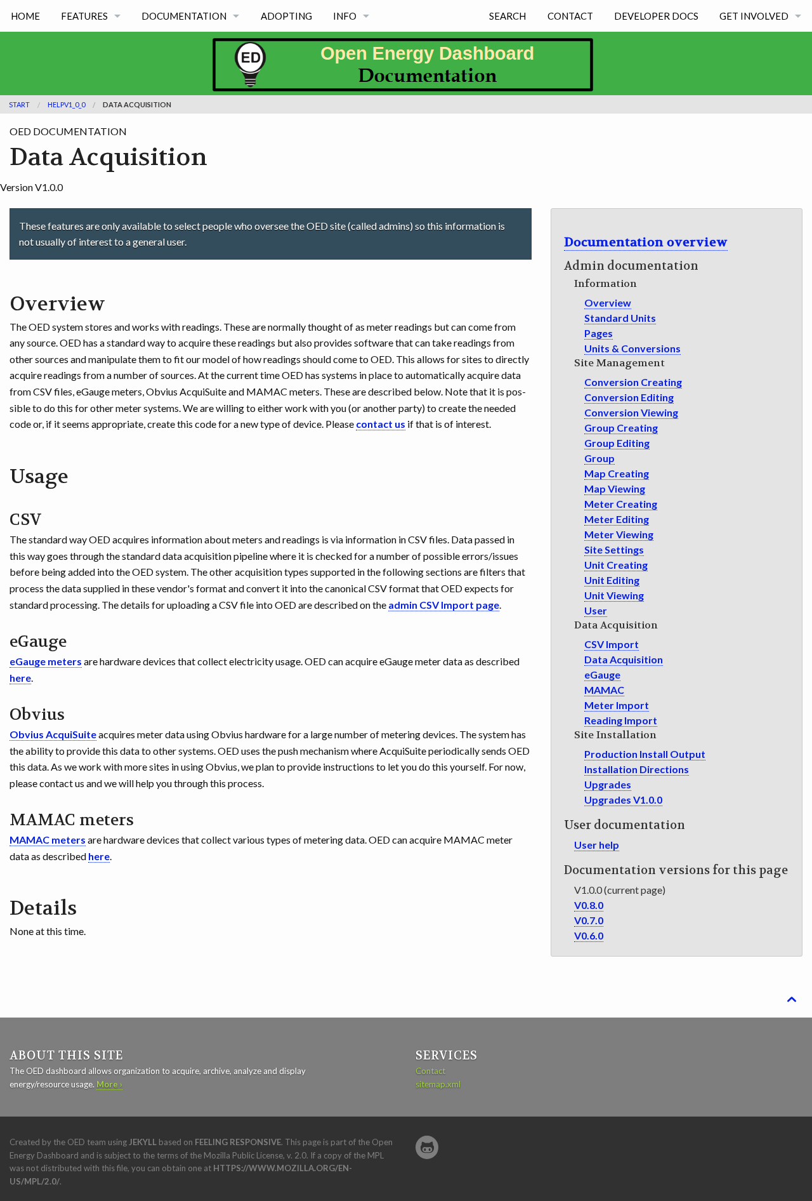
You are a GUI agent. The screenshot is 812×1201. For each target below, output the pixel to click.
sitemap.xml (438, 1084)
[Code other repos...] (427, 1147)
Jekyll (143, 1142)
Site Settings (614, 549)
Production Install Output (644, 754)
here (20, 678)
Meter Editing (616, 519)
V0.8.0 (588, 905)
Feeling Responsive (238, 1142)
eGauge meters (46, 661)
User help (596, 845)
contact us (380, 424)
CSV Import (611, 644)
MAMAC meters (48, 839)
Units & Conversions (632, 348)
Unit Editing (611, 580)
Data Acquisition (623, 659)
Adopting (286, 16)
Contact (570, 16)
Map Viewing (614, 488)
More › (109, 1084)
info (345, 16)
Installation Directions (636, 769)
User (595, 610)
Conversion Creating (633, 382)
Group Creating (621, 427)
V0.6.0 (588, 935)
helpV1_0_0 (66, 104)
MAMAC (604, 690)
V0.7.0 (588, 920)
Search (507, 16)
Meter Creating (620, 504)
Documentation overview (646, 242)
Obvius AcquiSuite (53, 734)
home (25, 16)
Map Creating (616, 473)
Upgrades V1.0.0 (623, 799)
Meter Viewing (618, 534)
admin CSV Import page (443, 605)
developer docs (656, 16)
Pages (598, 333)
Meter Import (616, 705)
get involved (754, 16)
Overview (607, 302)
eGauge (602, 674)
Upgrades (607, 784)
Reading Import (620, 720)
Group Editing (617, 443)
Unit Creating (616, 565)
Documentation (183, 16)
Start (19, 104)
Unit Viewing (614, 595)
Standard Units (620, 318)
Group (599, 458)
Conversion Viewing (631, 412)
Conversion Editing (629, 397)
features (84, 16)
